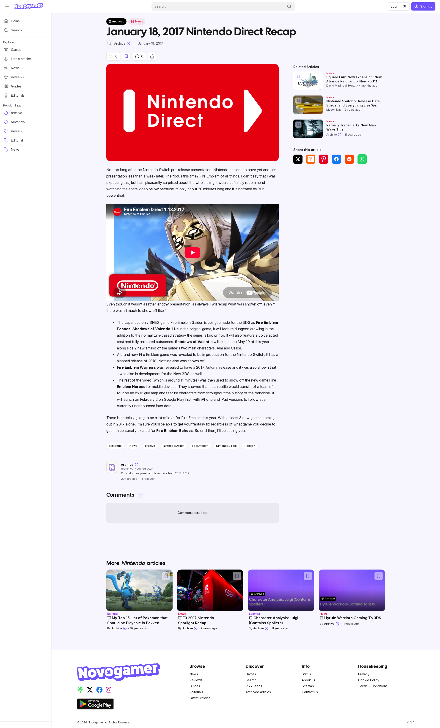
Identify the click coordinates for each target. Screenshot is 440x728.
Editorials (196, 692)
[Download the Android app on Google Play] (95, 703)
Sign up (426, 6)
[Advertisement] (339, 202)
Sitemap (308, 686)
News (133, 445)
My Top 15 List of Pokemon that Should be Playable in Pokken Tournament (137, 623)
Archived (118, 21)
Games (251, 674)
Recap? (250, 445)
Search (251, 680)
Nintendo (115, 445)
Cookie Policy (368, 680)
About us (308, 680)
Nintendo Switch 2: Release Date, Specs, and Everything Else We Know (353, 105)
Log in (396, 6)
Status (306, 674)
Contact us (310, 692)
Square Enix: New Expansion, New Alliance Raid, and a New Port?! (354, 79)
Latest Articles (200, 698)
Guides (195, 686)
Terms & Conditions (373, 686)
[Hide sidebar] (7, 6)
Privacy (363, 674)
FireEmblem (200, 445)
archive (150, 445)
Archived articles (258, 692)
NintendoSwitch (173, 445)
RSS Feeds (254, 686)
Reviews (196, 680)
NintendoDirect (226, 445)
